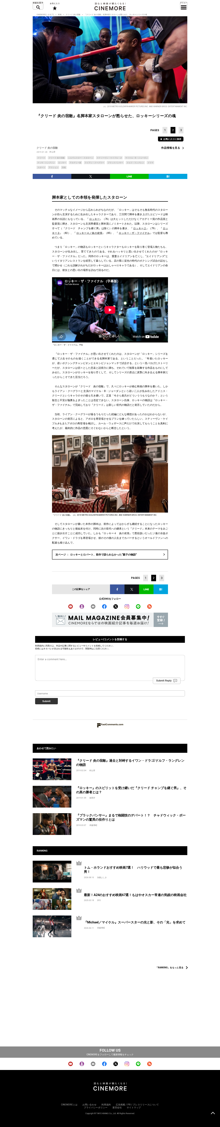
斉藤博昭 (93, 825)
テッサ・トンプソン (46, 163)
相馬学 (92, 798)
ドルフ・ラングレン (135, 163)
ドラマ (150, 163)
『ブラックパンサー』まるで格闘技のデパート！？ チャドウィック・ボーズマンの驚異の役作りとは (131, 817)
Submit (46, 701)
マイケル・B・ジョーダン (136, 158)
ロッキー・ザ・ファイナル (134, 233)
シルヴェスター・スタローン (80, 158)
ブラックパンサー (115, 163)
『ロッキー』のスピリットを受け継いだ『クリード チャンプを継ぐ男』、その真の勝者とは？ (131, 790)
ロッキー (62, 163)
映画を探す (38, 6)
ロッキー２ (139, 228)
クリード (41, 158)
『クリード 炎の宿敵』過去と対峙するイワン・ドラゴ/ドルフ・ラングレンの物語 (130, 763)
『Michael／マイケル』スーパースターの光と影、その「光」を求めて (135, 922)
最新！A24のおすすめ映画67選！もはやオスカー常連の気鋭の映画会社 (135, 895)
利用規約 (39, 645)
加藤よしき (102, 877)
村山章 (52, 152)
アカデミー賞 (75, 163)
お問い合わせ (89, 1104)
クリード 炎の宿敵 (73, 15)
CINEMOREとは (69, 1104)
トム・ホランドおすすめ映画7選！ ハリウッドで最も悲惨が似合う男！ (133, 870)
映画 (60, 15)
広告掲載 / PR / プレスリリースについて (137, 1104)
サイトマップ (134, 1107)
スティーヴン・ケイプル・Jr (109, 158)
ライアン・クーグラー (94, 163)
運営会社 (117, 1107)
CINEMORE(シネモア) (45, 15)
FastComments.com (112, 724)
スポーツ (41, 167)
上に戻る (213, 1113)
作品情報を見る (170, 147)
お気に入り (54, 6)
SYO (99, 900)
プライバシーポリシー (96, 1107)
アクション (53, 167)
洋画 (64, 167)
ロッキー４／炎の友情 (89, 233)
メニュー (183, 6)
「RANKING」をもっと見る (169, 967)
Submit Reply (164, 680)
